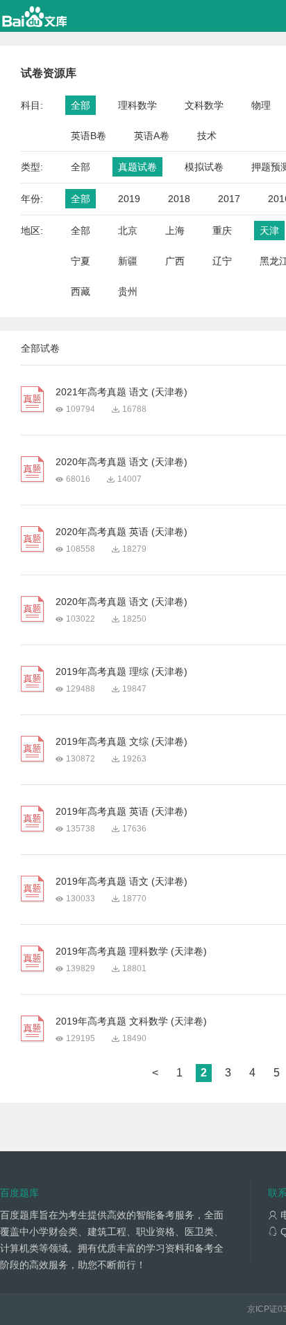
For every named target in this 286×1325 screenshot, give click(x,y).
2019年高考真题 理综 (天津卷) (121, 671)
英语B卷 (88, 135)
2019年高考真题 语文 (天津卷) (121, 881)
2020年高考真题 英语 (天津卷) (121, 531)
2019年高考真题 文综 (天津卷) (121, 741)
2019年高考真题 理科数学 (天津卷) (131, 951)
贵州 (127, 291)
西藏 (80, 291)
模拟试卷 (204, 166)
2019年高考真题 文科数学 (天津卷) (131, 1021)
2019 (129, 198)
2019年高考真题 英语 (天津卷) (121, 811)
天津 (269, 230)
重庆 (222, 230)
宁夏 (80, 261)
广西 (175, 261)
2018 (179, 198)
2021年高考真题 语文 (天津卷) (121, 391)
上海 (175, 230)
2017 (229, 198)
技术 (207, 135)
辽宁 (222, 261)
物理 (261, 105)
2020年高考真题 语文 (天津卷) (121, 461)
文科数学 (204, 105)
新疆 (127, 261)
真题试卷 (137, 166)
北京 (127, 230)
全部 (80, 105)
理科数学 (137, 105)
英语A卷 (151, 135)
